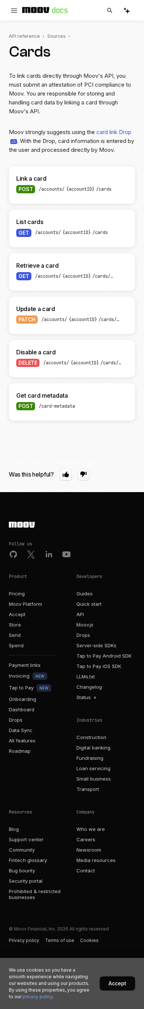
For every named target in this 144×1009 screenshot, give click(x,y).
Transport (87, 789)
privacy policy (37, 996)
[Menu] (14, 10)
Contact (85, 870)
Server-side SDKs (96, 645)
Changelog (89, 687)
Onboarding (22, 699)
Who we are (90, 829)
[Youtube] (66, 554)
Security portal (25, 881)
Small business (93, 779)
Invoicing (26, 676)
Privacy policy (24, 940)
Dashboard (21, 709)
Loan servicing (93, 768)
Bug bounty (22, 870)
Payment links (25, 665)
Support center (26, 839)
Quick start (89, 604)
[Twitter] (31, 554)
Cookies (89, 940)
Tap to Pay (28, 688)
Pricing (17, 594)
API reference (24, 36)
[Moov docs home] (45, 12)
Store (15, 625)
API (80, 614)
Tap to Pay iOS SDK (98, 666)
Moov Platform (25, 604)
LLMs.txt (85, 676)
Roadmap (20, 751)
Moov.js (84, 625)
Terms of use (59, 940)
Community (22, 850)
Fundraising (89, 758)
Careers (85, 839)
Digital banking (93, 748)
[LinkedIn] (48, 554)
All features (22, 741)
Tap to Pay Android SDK (103, 656)
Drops (16, 720)
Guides (84, 594)
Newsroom (88, 850)
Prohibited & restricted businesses (35, 894)
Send (15, 635)
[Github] (13, 554)
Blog (14, 829)
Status (84, 697)
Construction (91, 737)
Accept (17, 614)
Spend (16, 645)
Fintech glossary (28, 860)
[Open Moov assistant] (126, 10)
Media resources (96, 860)
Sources (56, 36)
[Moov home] (72, 525)
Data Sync (20, 730)
